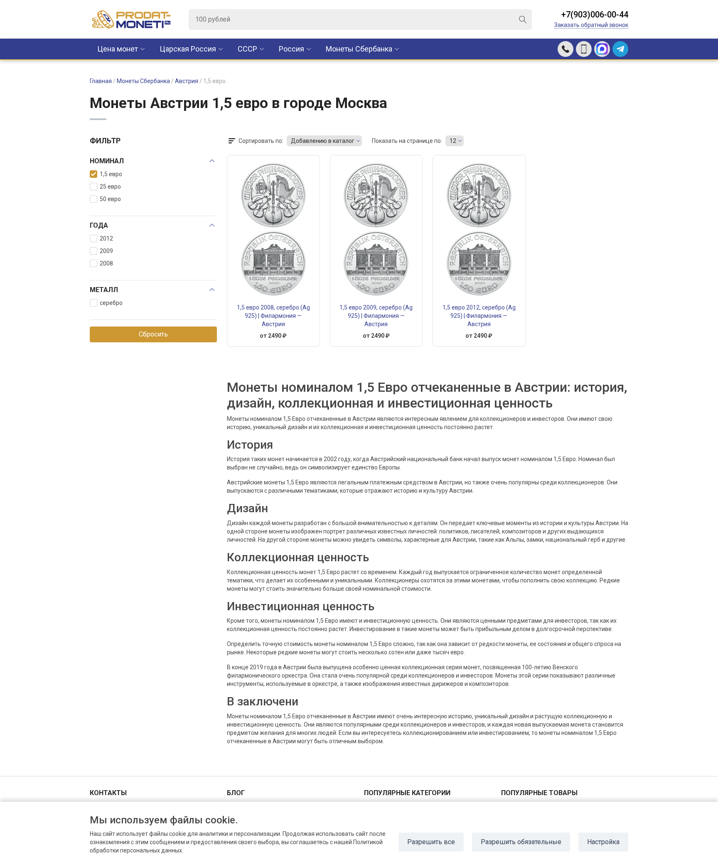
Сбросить (153, 334)
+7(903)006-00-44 (594, 15)
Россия (291, 48)
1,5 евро (111, 174)
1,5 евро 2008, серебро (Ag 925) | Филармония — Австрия (273, 315)
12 (453, 141)
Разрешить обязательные (521, 842)
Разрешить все (431, 842)
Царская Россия (188, 48)
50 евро (110, 199)
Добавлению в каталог (322, 141)
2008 (106, 263)
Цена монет (117, 48)
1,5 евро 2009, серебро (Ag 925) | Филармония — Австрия (376, 315)
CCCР (247, 48)
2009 (106, 251)
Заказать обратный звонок (591, 25)
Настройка (603, 842)
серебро (111, 303)
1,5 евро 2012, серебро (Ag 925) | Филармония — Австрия (479, 315)
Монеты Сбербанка (359, 48)
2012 (106, 238)
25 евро (110, 186)
